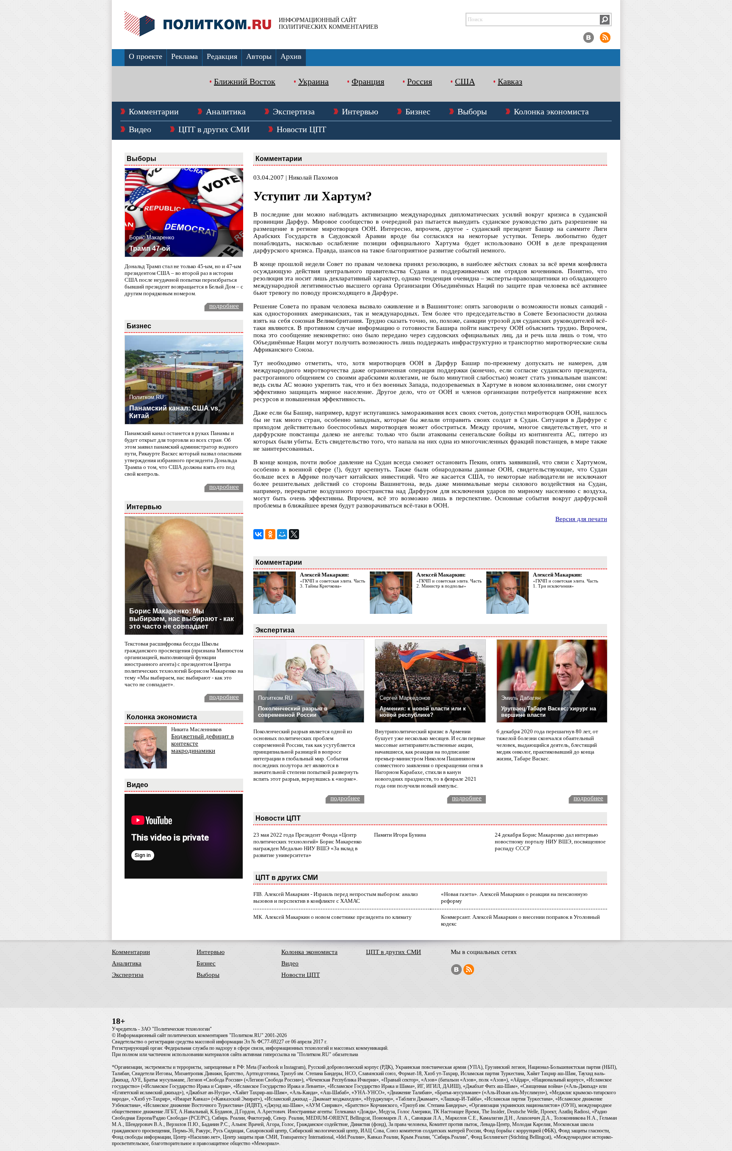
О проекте (145, 56)
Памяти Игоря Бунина (400, 835)
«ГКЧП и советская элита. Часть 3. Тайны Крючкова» (332, 583)
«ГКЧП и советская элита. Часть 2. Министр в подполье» (449, 583)
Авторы (259, 56)
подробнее (224, 305)
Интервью (360, 111)
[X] (294, 534)
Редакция (222, 56)
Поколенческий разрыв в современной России (292, 711)
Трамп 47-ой (149, 248)
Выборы (472, 111)
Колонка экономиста (551, 111)
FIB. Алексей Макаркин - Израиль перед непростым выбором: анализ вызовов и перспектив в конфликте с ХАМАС (335, 897)
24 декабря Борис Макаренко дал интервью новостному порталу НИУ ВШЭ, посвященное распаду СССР (550, 841)
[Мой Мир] (282, 534)
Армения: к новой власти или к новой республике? (423, 711)
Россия (419, 81)
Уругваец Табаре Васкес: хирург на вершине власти (548, 711)
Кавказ (510, 81)
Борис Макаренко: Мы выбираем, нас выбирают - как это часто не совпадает (181, 618)
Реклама (184, 56)
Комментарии (154, 111)
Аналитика (226, 111)
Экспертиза (294, 111)
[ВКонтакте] (258, 534)
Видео (140, 129)
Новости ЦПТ (301, 129)
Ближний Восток (244, 81)
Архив (291, 56)
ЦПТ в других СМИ (214, 129)
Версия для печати (581, 519)
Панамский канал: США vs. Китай (174, 412)
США (465, 81)
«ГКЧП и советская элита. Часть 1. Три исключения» (565, 583)
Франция (368, 81)
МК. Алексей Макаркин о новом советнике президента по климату (332, 917)
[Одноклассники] (270, 534)
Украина (313, 81)
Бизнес (417, 111)
